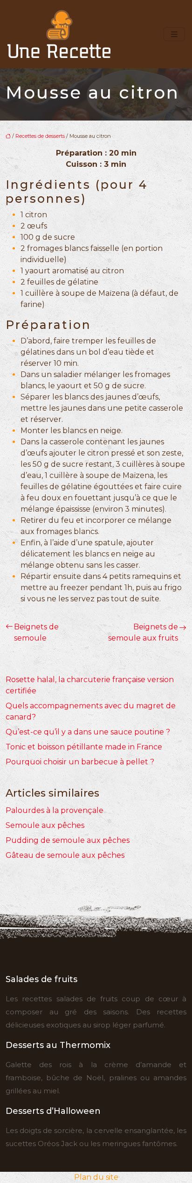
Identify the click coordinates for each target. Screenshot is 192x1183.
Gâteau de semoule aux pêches (65, 855)
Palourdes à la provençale (54, 810)
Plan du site (96, 1177)
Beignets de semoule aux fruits (143, 632)
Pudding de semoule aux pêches (68, 840)
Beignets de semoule (36, 632)
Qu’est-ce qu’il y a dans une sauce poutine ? (88, 731)
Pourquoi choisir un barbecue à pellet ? (80, 761)
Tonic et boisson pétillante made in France (84, 746)
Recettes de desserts (40, 136)
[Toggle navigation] (174, 34)
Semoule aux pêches (45, 825)
